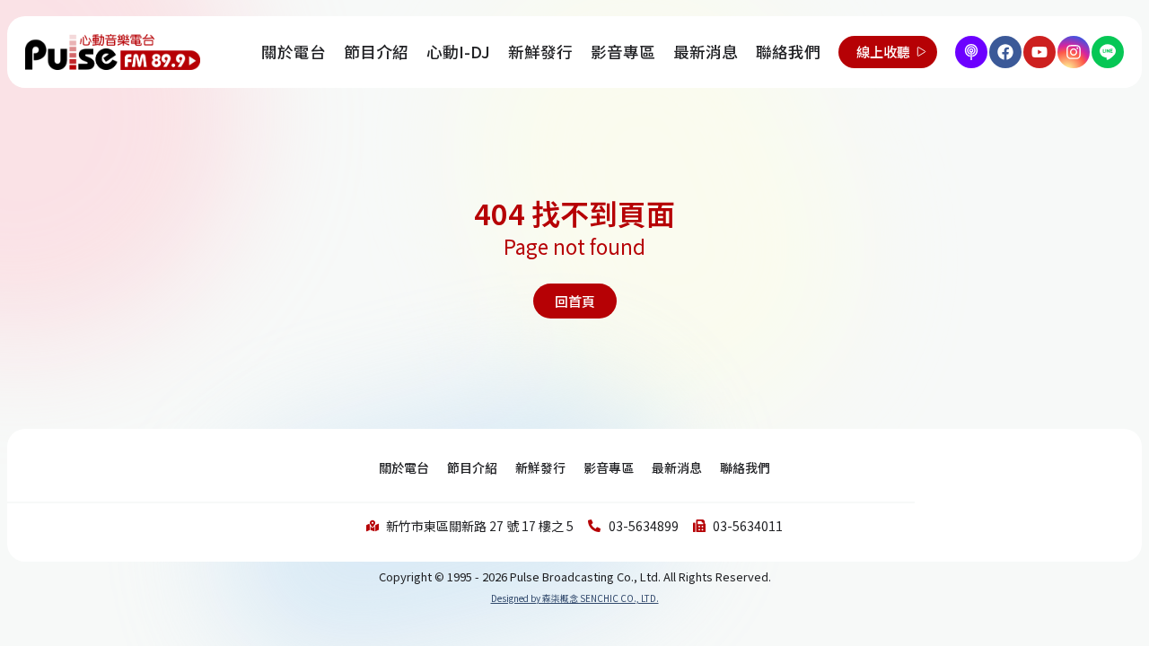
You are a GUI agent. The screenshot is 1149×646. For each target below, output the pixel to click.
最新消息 (705, 51)
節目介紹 (376, 51)
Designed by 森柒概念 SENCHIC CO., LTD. (575, 598)
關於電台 (293, 51)
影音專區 (623, 51)
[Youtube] (1039, 52)
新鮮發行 (540, 51)
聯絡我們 (788, 51)
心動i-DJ (458, 51)
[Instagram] (1073, 52)
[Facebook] (1005, 52)
